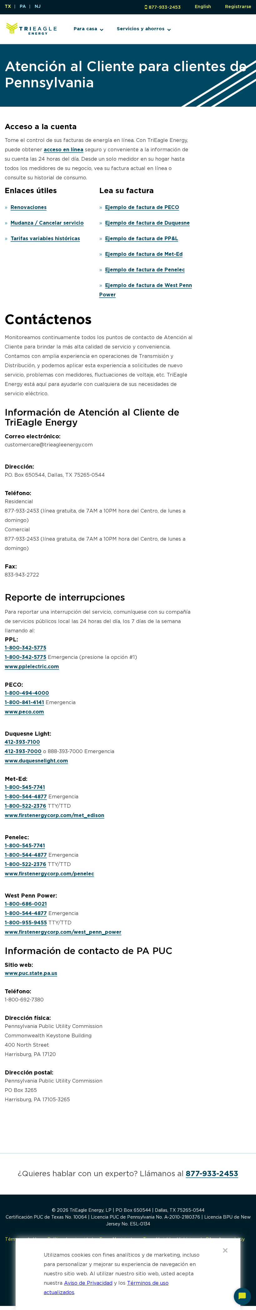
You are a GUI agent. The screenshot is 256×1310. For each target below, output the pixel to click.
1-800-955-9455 (26, 923)
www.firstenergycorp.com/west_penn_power (63, 932)
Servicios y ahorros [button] (141, 29)
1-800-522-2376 (25, 806)
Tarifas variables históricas (45, 238)
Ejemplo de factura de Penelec (145, 270)
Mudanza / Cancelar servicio (47, 223)
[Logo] (31, 35)
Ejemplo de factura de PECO (142, 207)
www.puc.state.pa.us (31, 973)
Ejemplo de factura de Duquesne (147, 223)
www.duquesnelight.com (36, 761)
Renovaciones (29, 207)
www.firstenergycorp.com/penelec (49, 874)
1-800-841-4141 (24, 702)
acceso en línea (63, 150)
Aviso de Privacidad (88, 1283)
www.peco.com (24, 712)
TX (8, 6)
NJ (38, 6)
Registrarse (238, 7)
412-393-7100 (22, 742)
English (203, 7)
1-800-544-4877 (26, 797)
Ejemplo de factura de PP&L (141, 238)
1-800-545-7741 (25, 787)
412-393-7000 (23, 751)
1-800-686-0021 (26, 904)
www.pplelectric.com (32, 667)
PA (23, 6)
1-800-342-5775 (25, 648)
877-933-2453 (165, 7)
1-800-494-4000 (27, 693)
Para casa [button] (85, 29)
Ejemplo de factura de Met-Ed (144, 254)
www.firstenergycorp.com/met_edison (54, 815)
